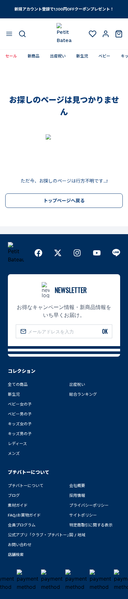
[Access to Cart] (119, 34)
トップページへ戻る (64, 200)
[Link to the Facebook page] (38, 253)
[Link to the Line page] (116, 253)
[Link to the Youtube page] (97, 253)
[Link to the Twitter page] (58, 253)
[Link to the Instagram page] (77, 253)
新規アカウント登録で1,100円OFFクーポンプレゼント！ (64, 9)
